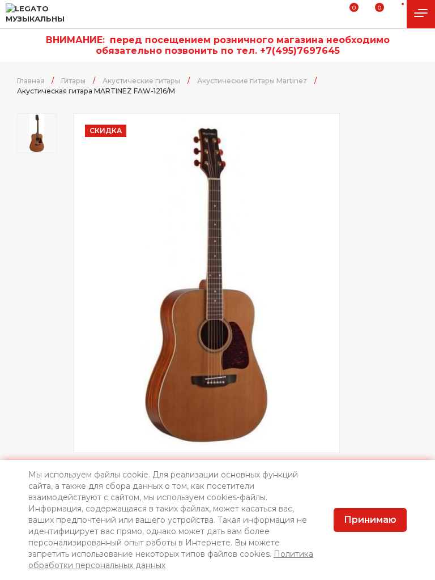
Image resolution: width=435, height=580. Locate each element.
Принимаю (370, 519)
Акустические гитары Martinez (252, 80)
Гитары (73, 80)
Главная (30, 80)
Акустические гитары (141, 80)
